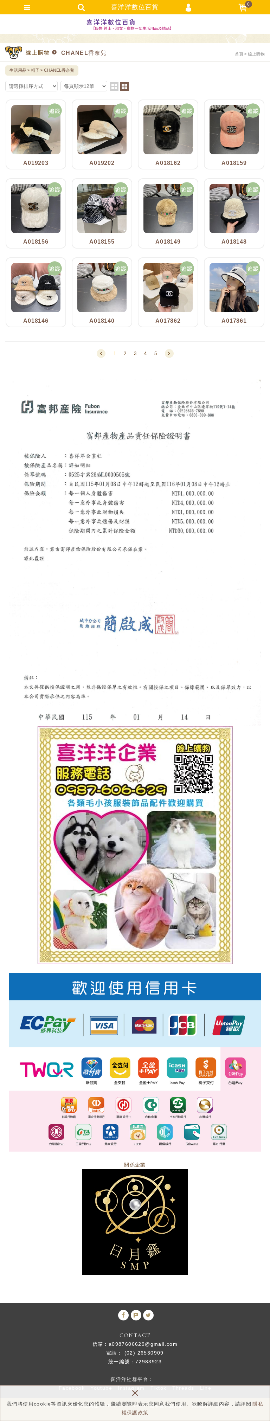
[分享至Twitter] (148, 1315)
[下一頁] (169, 353)
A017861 (234, 292)
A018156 (35, 213)
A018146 (35, 292)
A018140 (101, 292)
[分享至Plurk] (136, 1315)
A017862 (168, 292)
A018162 (168, 134)
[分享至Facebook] (123, 1315)
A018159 (234, 134)
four (124, 86)
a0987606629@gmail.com (143, 1344)
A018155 (101, 213)
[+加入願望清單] (55, 111)
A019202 (101, 134)
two (114, 86)
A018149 (168, 213)
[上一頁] (101, 353)
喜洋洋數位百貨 (135, 25)
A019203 (35, 134)
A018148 (234, 213)
